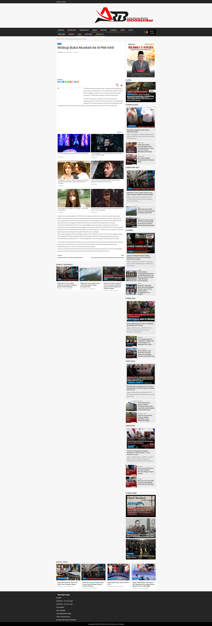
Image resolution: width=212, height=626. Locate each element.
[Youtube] (70, 82)
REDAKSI (61, 52)
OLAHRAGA (113, 30)
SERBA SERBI (61, 34)
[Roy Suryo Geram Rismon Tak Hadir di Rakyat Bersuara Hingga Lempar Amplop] (131, 470)
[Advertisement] (90, 66)
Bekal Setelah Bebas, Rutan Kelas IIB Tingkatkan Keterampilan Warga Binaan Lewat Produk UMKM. (144, 584)
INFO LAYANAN (60, 610)
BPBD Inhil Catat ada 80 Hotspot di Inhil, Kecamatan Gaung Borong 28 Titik (90, 285)
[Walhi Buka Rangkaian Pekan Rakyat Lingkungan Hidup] (141, 118)
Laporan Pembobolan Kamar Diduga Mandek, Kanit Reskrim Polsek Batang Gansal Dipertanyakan (139, 257)
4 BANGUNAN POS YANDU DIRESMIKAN (70, 256)
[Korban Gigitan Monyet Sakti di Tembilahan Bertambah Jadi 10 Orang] (141, 311)
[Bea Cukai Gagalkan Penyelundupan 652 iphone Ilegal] (131, 159)
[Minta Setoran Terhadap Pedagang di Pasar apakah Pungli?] (141, 549)
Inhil (59, 43)
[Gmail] (73, 82)
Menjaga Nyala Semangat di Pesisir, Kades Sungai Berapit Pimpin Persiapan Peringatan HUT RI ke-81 (141, 388)
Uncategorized (62, 578)
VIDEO (79, 34)
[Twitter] (61, 82)
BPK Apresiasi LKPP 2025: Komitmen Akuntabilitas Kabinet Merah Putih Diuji (146, 482)
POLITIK (130, 30)
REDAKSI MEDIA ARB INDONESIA (66, 620)
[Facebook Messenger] (75, 82)
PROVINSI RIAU (71, 30)
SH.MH (91, 93)
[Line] (68, 82)
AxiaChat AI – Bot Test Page (64, 601)
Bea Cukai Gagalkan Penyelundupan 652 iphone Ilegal (146, 159)
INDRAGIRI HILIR (84, 30)
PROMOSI (71, 34)
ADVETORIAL (88, 34)
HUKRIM (94, 30)
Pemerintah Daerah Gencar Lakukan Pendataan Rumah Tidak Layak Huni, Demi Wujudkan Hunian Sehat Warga (146, 406)
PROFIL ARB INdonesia (63, 617)
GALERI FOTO (100, 34)
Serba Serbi (137, 503)
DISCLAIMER (60, 607)
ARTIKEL (122, 30)
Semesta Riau (132, 125)
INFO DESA (139, 382)
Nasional (131, 446)
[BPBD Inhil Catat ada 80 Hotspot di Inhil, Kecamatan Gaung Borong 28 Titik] (91, 273)
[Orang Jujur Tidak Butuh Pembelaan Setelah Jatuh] (141, 92)
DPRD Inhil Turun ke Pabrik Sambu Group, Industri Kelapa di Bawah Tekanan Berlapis (67, 285)
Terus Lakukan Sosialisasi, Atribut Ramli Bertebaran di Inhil (107, 256)
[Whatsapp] (66, 82)
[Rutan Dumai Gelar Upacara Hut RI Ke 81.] (118, 572)
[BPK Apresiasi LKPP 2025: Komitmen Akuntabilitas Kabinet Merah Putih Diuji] (131, 482)
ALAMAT (58, 598)
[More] (78, 82)
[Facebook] (58, 82)
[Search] (145, 32)
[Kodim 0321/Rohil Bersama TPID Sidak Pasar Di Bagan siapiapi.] (68, 572)
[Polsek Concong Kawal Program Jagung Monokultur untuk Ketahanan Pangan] (131, 417)
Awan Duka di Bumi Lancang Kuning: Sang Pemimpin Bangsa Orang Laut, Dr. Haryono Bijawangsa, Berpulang (145, 148)
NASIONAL (61, 30)
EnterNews (113, 624)
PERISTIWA (103, 30)
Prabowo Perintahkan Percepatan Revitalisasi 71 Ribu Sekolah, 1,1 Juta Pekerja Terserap (138, 452)
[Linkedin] (63, 82)
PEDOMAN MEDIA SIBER (63, 613)
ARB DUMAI (70, 586)
